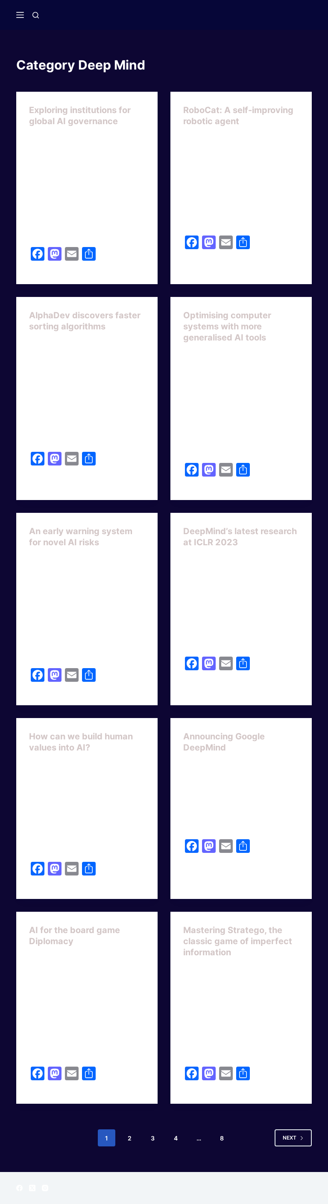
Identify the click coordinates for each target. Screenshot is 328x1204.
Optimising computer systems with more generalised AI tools (227, 326)
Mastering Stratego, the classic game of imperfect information (237, 941)
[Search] (35, 15)
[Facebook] (19, 1188)
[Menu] (20, 15)
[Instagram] (45, 1188)
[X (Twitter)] (32, 1188)
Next (289, 1137)
